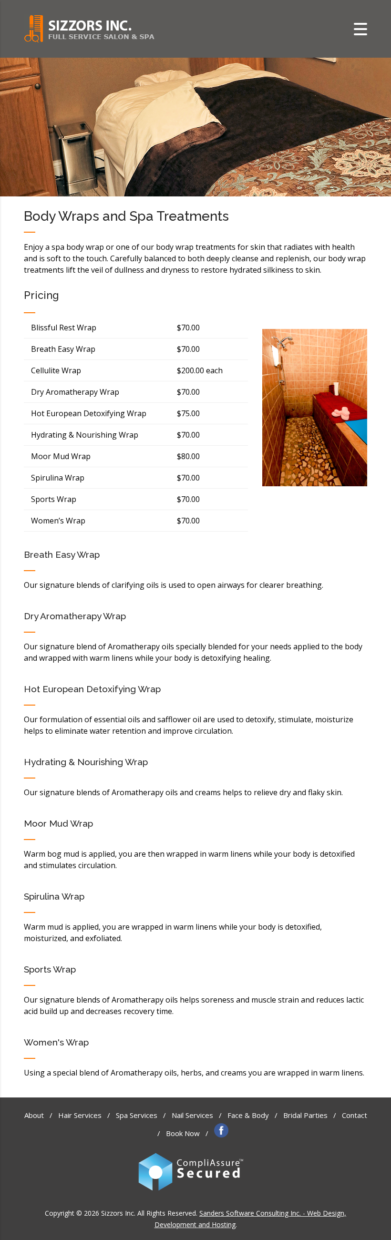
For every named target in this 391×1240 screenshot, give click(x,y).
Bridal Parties (305, 1115)
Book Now (183, 1133)
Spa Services (136, 1115)
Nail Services (192, 1115)
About (34, 1115)
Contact (354, 1115)
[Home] (89, 28)
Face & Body (248, 1115)
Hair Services (80, 1115)
